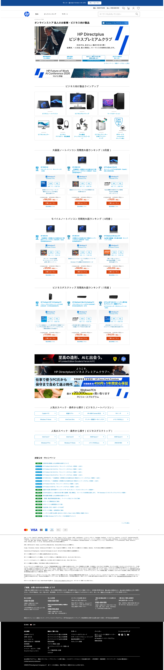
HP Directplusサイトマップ (72, 618)
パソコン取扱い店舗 (54, 644)
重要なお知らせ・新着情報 (32, 641)
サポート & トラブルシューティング (82, 637)
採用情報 (26, 644)
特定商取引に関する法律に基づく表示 (92, 618)
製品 (36, 14)
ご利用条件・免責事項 (98, 659)
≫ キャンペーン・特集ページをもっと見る (116, 63)
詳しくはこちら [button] (95, 3)
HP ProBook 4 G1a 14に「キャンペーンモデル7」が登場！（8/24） (61, 484)
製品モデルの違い (106, 592)
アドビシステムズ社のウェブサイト (62, 580)
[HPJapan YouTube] (128, 635)
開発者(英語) (98, 641)
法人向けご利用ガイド (126, 590)
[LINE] (119, 635)
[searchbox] (117, 14)
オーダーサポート (36, 607)
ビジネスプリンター (101, 134)
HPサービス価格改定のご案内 (51, 501)
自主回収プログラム (30, 659)
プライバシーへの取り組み (57, 659)
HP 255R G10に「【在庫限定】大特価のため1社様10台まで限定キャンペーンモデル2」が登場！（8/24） (71, 478)
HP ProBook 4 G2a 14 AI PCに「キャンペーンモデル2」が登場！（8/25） (63, 466)
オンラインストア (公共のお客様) (57, 639)
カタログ (50, 652)
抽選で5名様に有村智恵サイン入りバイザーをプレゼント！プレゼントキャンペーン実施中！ (68, 490)
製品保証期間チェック (77, 639)
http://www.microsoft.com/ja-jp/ (124, 576)
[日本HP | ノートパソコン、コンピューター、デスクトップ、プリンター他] (27, 14)
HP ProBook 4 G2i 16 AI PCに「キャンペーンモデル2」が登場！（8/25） (62, 472)
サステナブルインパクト (31, 651)
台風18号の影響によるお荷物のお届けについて (56, 463)
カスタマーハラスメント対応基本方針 (78, 659)
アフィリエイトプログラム (54, 618)
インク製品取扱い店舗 (54, 650)
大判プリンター (101, 136)
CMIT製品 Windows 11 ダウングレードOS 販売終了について (59, 516)
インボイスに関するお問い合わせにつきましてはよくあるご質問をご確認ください (66, 513)
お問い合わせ (28, 637)
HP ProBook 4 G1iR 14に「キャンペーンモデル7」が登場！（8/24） (61, 487)
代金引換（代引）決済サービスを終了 (53, 507)
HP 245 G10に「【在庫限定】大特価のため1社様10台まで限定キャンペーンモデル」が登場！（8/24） (71, 481)
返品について (40, 618)
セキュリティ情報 (76, 641)
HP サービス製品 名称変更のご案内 (53, 510)
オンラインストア (50, 14)
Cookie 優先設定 (122, 659)
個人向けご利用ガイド (111, 590)
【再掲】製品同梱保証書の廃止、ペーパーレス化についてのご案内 (61, 498)
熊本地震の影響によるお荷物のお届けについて (56, 495)
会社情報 (26, 631)
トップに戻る (125, 523)
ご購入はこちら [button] (50, 203)
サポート (65, 14)
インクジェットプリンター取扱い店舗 (58, 647)
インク (101, 138)
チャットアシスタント (79, 601)
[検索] (136, 14)
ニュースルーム (28, 639)
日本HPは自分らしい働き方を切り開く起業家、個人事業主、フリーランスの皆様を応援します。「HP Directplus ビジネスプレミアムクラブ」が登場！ (84, 492)
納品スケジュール (29, 618)
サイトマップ (111, 659)
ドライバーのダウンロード (79, 634)
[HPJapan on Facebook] (122, 635)
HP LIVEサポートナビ (126, 601)
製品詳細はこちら (50, 206)
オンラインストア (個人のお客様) (57, 634)
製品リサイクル (42, 659)
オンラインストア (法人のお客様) (57, 637)
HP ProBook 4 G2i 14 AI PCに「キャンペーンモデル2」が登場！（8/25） (62, 469)
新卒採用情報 (28, 646)
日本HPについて (29, 634)
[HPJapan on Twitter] (125, 635)
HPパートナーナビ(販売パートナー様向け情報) (105, 635)
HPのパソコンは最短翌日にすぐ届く (53, 504)
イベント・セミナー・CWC (32, 649)
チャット (87, 603)
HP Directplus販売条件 (112, 618)
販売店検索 (51, 641)
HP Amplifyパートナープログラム (104, 638)
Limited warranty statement (32, 661)
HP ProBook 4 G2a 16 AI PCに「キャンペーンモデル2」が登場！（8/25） (63, 475)
